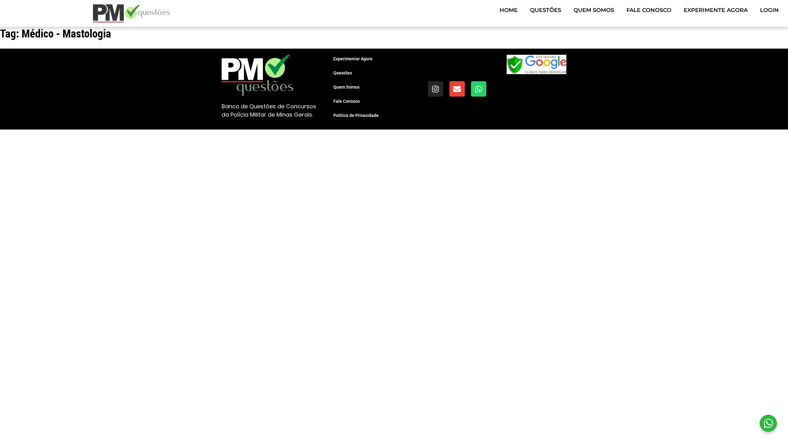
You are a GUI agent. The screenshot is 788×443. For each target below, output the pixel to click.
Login (769, 10)
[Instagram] (435, 89)
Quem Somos (593, 10)
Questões (545, 10)
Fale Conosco (648, 10)
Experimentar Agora (352, 58)
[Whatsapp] (478, 89)
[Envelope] (457, 89)
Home (509, 10)
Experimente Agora (716, 10)
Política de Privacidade (356, 115)
